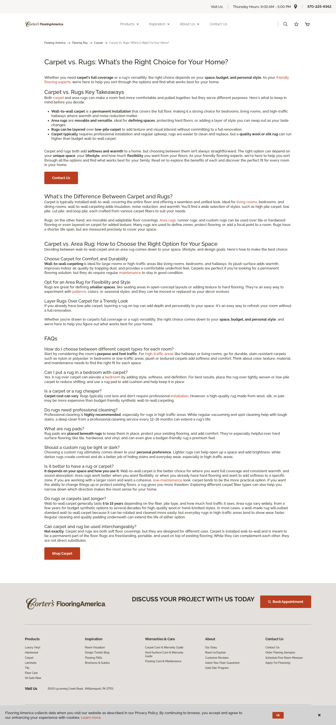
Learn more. (91, 717)
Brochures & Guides (97, 662)
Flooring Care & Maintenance (163, 661)
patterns (79, 291)
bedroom (112, 377)
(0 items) (307, 24)
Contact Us (218, 24)
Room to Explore (215, 652)
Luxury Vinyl (32, 647)
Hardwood (31, 652)
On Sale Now (33, 678)
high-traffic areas (159, 354)
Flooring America (55, 42)
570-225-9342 (319, 6)
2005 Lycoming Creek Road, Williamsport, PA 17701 (80, 688)
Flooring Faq (80, 42)
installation (179, 396)
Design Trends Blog (97, 652)
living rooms (247, 202)
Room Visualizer (95, 647)
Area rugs (168, 220)
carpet (58, 98)
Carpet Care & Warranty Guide (164, 647)
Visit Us (217, 7)
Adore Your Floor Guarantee (222, 662)
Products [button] (127, 24)
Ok (278, 715)
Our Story (211, 647)
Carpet (98, 42)
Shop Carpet (62, 553)
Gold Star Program (217, 667)
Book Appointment (288, 602)
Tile (27, 667)
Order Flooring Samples (280, 652)
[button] (285, 24)
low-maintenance (167, 480)
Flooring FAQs (93, 657)
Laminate (31, 662)
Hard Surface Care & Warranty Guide (164, 654)
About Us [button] (187, 24)
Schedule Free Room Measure (284, 657)
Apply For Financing (277, 662)
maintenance (130, 273)
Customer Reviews (217, 657)
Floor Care (31, 672)
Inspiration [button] (157, 24)
